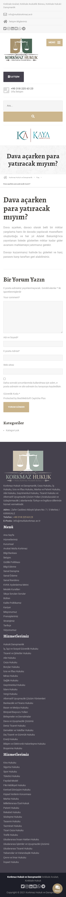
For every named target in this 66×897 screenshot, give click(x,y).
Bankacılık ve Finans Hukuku (18, 703)
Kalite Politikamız (12, 602)
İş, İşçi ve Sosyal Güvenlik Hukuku (20, 648)
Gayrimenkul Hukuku (14, 685)
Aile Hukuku (9, 658)
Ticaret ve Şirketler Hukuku (17, 653)
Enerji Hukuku (10, 739)
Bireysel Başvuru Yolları (15, 712)
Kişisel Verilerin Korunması (17, 794)
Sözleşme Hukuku (12, 816)
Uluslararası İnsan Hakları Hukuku (21, 839)
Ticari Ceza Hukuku (13, 830)
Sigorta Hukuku (11, 767)
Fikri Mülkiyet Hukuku (14, 785)
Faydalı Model (10, 780)
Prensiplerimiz (10, 616)
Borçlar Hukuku (11, 667)
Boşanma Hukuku (12, 748)
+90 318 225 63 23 (23, 517)
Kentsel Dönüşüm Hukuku (16, 789)
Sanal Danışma (11, 571)
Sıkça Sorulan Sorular (14, 593)
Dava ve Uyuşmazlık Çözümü (18, 721)
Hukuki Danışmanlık (13, 644)
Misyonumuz (10, 612)
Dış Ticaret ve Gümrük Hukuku (19, 734)
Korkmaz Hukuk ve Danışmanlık (24, 877)
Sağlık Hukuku (10, 680)
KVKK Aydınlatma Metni (15, 584)
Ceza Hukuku (10, 662)
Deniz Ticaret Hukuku (14, 725)
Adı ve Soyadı (10, 337)
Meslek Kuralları (11, 589)
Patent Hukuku (11, 808)
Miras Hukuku (10, 676)
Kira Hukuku (9, 762)
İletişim (7, 557)
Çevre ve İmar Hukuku (14, 857)
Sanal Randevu (11, 580)
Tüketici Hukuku (11, 776)
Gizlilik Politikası (11, 562)
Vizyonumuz (9, 630)
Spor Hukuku (10, 771)
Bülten (6, 598)
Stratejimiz (9, 621)
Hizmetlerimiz (10, 539)
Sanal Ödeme (10, 575)
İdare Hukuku (10, 689)
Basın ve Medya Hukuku (15, 707)
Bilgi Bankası (10, 553)
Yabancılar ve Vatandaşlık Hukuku (21, 853)
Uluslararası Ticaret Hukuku (17, 848)
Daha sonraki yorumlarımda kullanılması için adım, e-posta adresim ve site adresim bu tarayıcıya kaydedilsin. (32, 384)
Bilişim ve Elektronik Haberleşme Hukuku (24, 743)
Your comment (11, 297)
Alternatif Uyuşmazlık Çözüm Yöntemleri (24, 698)
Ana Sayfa (8, 535)
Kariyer (7, 607)
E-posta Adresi (11, 351)
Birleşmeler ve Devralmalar (17, 716)
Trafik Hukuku (10, 835)
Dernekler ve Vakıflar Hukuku (18, 730)
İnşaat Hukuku (11, 862)
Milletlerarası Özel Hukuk (16, 803)
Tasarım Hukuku (11, 821)
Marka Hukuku (11, 798)
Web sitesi (8, 365)
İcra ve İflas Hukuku (13, 671)
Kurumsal (8, 544)
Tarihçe (7, 625)
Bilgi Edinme (9, 566)
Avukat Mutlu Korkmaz (15, 548)
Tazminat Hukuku (12, 826)
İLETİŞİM (14, 76)
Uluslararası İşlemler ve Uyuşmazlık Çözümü (26, 844)
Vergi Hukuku (10, 694)
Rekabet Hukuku (12, 812)
